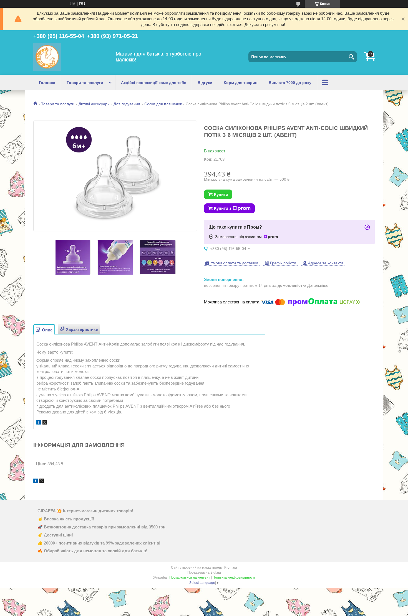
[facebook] (38, 423)
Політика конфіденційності (234, 577)
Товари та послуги (85, 82)
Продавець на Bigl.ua (204, 572)
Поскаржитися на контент (189, 577)
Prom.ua (230, 567)
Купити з (222, 208)
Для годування (127, 104)
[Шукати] (351, 56)
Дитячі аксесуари (94, 104)
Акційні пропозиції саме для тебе (153, 82)
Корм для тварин (240, 82)
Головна (47, 82)
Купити (221, 194)
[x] (44, 423)
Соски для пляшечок (163, 104)
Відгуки (205, 82)
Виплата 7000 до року (290, 82)
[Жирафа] (47, 57)
